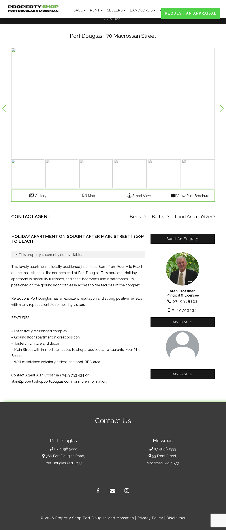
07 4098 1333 (165, 449)
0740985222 (184, 301)
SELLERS (115, 10)
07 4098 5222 (65, 449)
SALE (78, 10)
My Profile (182, 322)
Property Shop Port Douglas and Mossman (94, 518)
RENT (95, 10)
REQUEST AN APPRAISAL (191, 13)
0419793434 (184, 310)
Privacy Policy (150, 518)
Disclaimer (176, 518)
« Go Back (113, 19)
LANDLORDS (141, 10)
